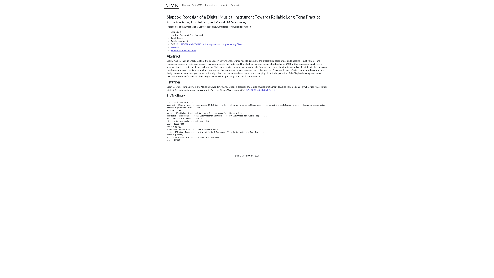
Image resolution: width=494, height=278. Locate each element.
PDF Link (175, 47)
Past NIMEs (197, 5)
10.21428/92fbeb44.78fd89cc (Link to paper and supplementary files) (209, 44)
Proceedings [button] (211, 5)
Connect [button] (235, 5)
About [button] (224, 5)
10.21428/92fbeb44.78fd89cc (257, 90)
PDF (275, 90)
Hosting (186, 5)
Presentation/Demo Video (183, 50)
